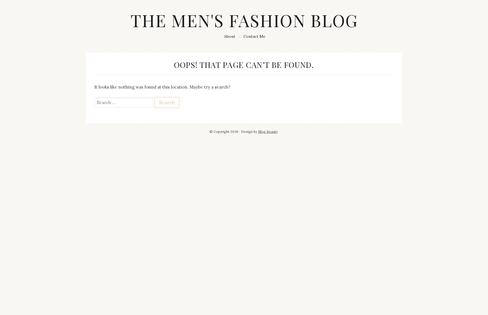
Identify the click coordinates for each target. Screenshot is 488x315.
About (229, 36)
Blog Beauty (268, 131)
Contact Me (254, 36)
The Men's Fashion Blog (244, 20)
